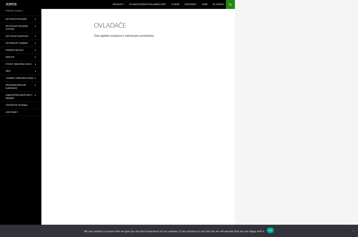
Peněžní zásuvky (15, 50)
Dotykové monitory (17, 36)
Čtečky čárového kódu (19, 64)
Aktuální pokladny (16, 19)
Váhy (8, 71)
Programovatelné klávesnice (16, 86)
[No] (353, 231)
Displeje (10, 57)
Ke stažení (218, 4)
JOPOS (11, 4)
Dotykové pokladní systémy (17, 27)
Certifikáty (190, 4)
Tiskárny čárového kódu (20, 78)
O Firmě (175, 4)
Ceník (205, 4)
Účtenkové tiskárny (17, 43)
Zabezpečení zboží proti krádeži (19, 96)
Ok (270, 230)
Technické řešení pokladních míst (147, 4)
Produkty (118, 4)
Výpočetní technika (16, 105)
